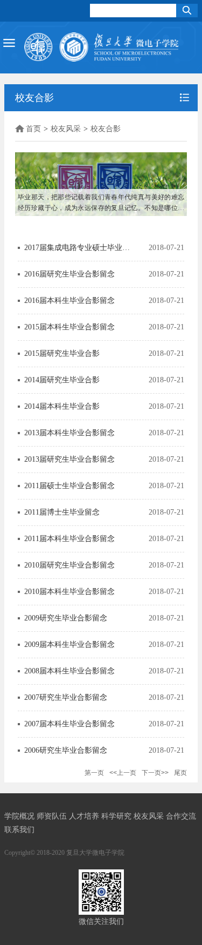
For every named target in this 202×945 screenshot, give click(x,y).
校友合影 (105, 129)
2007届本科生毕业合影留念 (69, 724)
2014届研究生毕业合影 (62, 380)
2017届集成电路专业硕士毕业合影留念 (77, 248)
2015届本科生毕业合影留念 (69, 327)
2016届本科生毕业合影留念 (69, 300)
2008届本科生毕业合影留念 (69, 671)
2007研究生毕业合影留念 (65, 697)
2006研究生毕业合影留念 (65, 750)
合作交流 (181, 816)
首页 (33, 129)
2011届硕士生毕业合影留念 (69, 486)
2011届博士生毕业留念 (62, 512)
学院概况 (20, 816)
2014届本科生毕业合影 (62, 406)
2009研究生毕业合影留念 (65, 618)
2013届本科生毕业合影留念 (69, 433)
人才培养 (85, 816)
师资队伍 (53, 816)
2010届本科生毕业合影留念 (69, 592)
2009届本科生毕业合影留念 (69, 644)
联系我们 (19, 830)
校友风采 (66, 129)
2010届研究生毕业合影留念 (69, 565)
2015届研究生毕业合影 (62, 353)
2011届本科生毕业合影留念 (69, 539)
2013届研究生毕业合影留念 (69, 459)
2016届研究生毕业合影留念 (69, 274)
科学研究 (117, 816)
